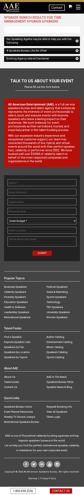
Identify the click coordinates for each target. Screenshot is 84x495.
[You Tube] (49, 466)
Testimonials (11, 382)
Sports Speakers (56, 297)
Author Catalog (55, 337)
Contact (56, 8)
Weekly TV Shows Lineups (19, 417)
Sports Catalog (55, 357)
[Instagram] (57, 466)
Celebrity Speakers (15, 292)
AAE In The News (56, 377)
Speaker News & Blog (59, 387)
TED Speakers (54, 307)
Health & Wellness (14, 307)
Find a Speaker (13, 337)
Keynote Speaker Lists (17, 342)
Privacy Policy (48, 478)
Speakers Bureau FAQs (59, 382)
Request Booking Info (59, 406)
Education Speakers (16, 302)
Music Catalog (54, 347)
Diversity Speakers (15, 297)
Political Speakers (56, 287)
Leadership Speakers (16, 312)
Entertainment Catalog (59, 342)
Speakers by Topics (15, 357)
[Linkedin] (42, 466)
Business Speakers (15, 287)
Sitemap (32, 478)
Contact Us (10, 387)
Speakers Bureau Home (18, 406)
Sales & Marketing (57, 292)
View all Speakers (56, 411)
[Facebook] (26, 466)
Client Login (53, 417)
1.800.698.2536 (23, 491)
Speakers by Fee (14, 347)
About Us (9, 377)
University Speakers (58, 312)
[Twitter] (34, 466)
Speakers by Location (17, 352)
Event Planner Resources (18, 411)
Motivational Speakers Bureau (21, 422)
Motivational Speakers (17, 317)
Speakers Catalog (56, 352)
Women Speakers (56, 317)
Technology (53, 302)
